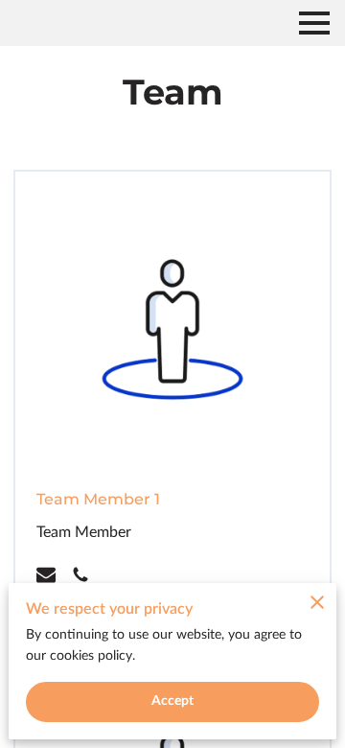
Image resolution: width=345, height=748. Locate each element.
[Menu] (314, 23)
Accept (173, 701)
